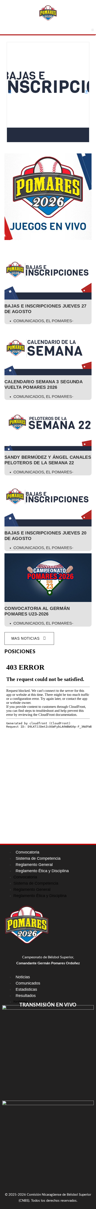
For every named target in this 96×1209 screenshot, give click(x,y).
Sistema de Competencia (38, 858)
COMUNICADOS (28, 321)
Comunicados (28, 983)
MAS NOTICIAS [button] (25, 638)
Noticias (23, 977)
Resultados (26, 995)
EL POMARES (59, 321)
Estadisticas (26, 989)
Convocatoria (27, 852)
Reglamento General (34, 864)
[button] (92, 30)
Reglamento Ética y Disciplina (42, 871)
